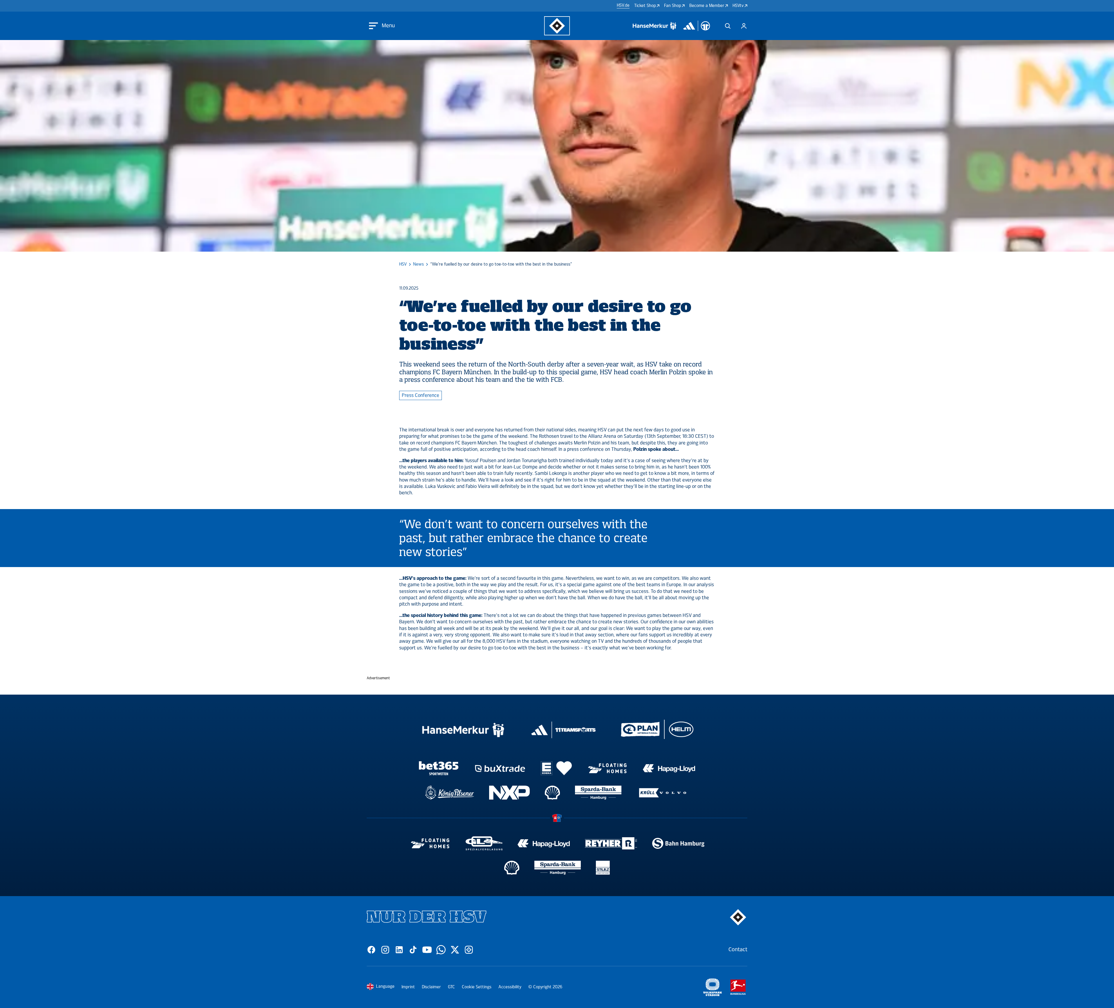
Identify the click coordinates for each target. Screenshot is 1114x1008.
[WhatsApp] (441, 949)
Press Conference (420, 395)
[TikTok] (413, 949)
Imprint (408, 987)
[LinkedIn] (399, 949)
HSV (403, 264)
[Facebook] (371, 949)
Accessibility (509, 987)
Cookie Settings (476, 987)
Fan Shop (672, 5)
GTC (451, 987)
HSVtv (738, 5)
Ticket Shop (645, 5)
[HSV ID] (743, 25)
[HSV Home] (557, 25)
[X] (455, 949)
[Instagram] (385, 949)
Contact (737, 949)
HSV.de (623, 5)
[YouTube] (427, 949)
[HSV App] (468, 949)
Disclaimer (431, 987)
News (418, 264)
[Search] (727, 25)
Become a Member (706, 5)
